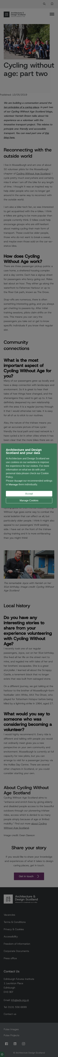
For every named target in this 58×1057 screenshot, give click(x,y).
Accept (29, 493)
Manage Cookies (29, 500)
